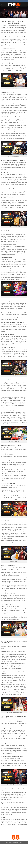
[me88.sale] (14, 4)
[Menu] (2, 4)
